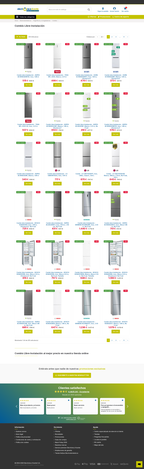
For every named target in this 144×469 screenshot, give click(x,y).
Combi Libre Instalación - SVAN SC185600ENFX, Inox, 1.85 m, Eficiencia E (87, 76)
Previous (16, 406)
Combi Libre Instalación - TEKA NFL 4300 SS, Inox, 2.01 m (28, 125)
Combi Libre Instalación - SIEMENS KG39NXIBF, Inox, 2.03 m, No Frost (86, 224)
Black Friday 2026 (61, 442)
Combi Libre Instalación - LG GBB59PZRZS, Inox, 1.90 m (57, 174)
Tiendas (97, 434)
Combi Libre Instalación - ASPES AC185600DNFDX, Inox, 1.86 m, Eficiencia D (115, 126)
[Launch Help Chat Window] (139, 464)
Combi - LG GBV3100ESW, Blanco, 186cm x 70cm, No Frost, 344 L (115, 175)
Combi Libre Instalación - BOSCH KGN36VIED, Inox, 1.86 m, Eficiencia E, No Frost (28, 224)
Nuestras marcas (61, 445)
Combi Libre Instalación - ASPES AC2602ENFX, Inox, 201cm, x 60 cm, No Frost (57, 224)
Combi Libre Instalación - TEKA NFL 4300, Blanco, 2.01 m (57, 76)
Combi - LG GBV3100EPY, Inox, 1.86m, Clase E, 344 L (87, 174)
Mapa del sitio (99, 445)
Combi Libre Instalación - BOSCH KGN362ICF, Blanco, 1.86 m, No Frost (115, 323)
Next (127, 406)
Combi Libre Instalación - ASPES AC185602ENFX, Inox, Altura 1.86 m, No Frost (115, 224)
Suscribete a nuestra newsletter (73, 375)
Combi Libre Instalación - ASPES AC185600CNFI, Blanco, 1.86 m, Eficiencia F (57, 126)
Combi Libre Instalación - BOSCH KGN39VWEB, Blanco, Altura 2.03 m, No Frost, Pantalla (86, 274)
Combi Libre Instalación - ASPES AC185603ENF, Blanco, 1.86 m (28, 174)
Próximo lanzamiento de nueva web (72, 2)
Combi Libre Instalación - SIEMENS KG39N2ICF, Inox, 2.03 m (86, 323)
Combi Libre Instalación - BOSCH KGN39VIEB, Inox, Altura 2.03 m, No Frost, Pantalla (57, 274)
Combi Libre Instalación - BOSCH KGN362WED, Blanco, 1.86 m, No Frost (57, 323)
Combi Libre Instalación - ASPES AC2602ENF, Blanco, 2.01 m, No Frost (86, 126)
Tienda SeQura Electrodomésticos (66, 453)
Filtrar (22, 37)
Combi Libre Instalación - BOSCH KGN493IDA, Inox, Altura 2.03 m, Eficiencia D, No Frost (115, 274)
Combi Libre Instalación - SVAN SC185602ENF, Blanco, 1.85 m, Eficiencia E (116, 76)
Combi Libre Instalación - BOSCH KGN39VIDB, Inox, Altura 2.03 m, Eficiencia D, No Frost (28, 274)
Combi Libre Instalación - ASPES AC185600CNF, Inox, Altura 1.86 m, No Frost (28, 323)
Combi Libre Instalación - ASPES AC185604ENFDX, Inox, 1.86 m (28, 76)
